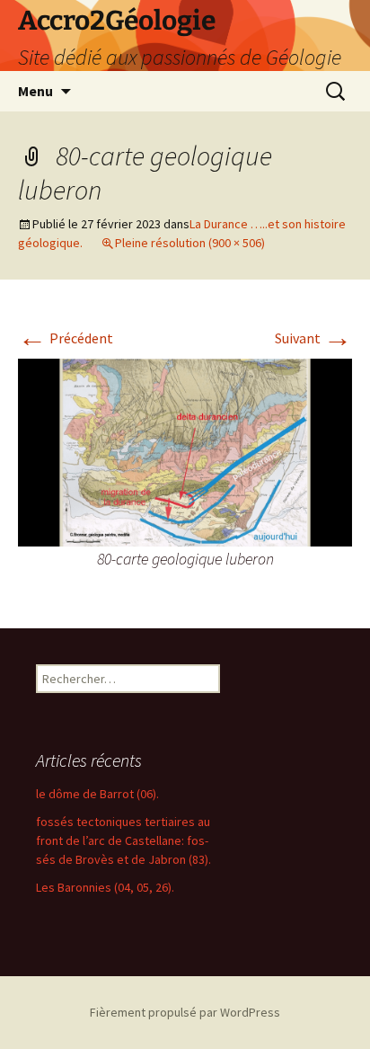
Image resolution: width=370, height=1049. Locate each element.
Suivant (313, 338)
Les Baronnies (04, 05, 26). (105, 887)
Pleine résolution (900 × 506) (190, 243)
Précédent (65, 338)
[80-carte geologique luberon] (185, 450)
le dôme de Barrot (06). (97, 794)
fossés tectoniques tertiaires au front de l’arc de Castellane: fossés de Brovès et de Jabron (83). (123, 840)
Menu (35, 91)
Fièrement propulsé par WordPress (185, 1012)
